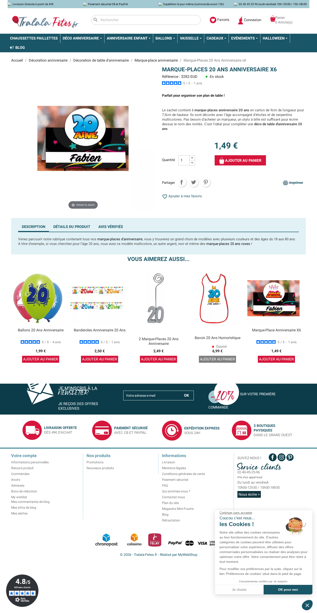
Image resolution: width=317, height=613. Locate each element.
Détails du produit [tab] (71, 226)
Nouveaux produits (100, 468)
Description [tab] (33, 226)
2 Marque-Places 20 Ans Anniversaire (158, 341)
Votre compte (24, 455)
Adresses (17, 485)
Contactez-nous (173, 497)
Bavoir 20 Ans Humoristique (217, 338)
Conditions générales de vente (183, 474)
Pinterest (205, 182)
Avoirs (15, 479)
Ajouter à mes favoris (182, 196)
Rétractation (171, 520)
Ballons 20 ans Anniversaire (41, 330)
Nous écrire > (249, 494)
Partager (181, 182)
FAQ (165, 485)
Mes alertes (19, 513)
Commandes (20, 474)
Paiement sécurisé (175, 479)
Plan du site (170, 503)
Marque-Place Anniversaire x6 (276, 330)
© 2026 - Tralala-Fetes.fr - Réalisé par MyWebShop (158, 555)
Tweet (193, 182)
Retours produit (22, 468)
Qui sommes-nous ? (176, 491)
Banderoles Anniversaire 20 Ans (100, 330)
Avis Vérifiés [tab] (110, 226)
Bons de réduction (24, 491)
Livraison (168, 462)
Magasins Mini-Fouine (178, 509)
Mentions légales (174, 468)
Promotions (95, 462)
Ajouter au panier (242, 160)
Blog (165, 514)
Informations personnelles (30, 462)
